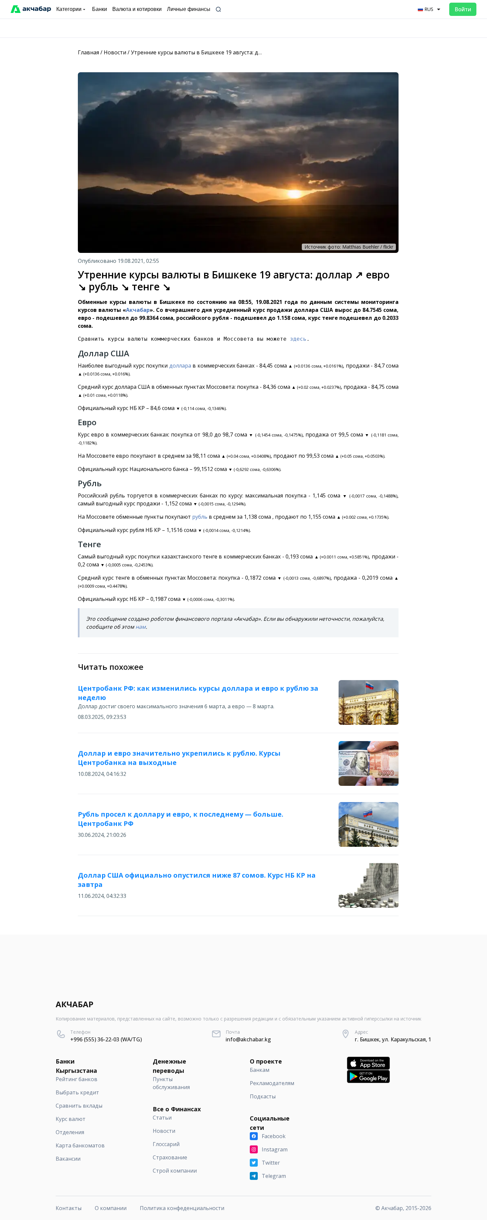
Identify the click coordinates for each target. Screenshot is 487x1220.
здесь (298, 339)
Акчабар (138, 310)
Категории (68, 9)
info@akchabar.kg (248, 1039)
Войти (463, 9)
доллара (180, 365)
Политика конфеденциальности (182, 1208)
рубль (199, 516)
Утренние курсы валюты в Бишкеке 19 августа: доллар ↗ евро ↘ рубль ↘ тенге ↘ (237, 52)
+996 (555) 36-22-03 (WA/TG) (106, 1039)
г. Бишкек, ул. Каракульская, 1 (393, 1039)
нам (140, 626)
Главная (88, 52)
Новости (115, 52)
